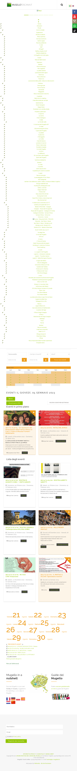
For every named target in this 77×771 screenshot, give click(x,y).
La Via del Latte (42, 122)
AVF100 (41, 236)
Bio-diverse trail (42, 200)
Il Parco (41, 314)
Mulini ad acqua (41, 66)
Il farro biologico (41, 118)
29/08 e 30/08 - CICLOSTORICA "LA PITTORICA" (21, 654)
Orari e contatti (40, 30)
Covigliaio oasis (40, 342)
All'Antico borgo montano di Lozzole (42, 288)
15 (55, 377)
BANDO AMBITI (50, 754)
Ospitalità (39, 96)
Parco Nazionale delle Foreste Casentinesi (40, 340)
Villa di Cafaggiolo (42, 262)
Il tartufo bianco (41, 141)
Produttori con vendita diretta (41, 109)
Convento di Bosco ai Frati (42, 264)
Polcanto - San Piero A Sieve (43, 221)
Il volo (41, 45)
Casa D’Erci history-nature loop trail (42, 198)
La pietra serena (41, 70)
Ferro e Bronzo (41, 76)
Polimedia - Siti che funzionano (42, 763)
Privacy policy (17, 736)
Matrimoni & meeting (40, 98)
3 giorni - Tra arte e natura (42, 256)
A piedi (40, 173)
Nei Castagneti (42, 179)
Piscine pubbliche (41, 43)
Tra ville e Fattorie (42, 292)
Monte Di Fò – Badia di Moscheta (43, 227)
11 (19, 377)
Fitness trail (42, 191)
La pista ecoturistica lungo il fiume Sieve (41, 297)
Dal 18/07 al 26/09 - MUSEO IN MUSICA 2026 (21, 648)
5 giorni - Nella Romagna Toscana (42, 258)
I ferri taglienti (41, 68)
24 (10, 382)
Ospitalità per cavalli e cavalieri (41, 170)
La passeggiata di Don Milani (42, 177)
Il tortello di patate (41, 147)
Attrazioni (39, 26)
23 (65, 380)
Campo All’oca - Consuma (43, 215)
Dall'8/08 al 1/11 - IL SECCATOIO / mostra (20, 650)
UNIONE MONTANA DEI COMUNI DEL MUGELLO (29, 756)
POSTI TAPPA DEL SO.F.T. (42, 230)
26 (28, 382)
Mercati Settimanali (40, 59)
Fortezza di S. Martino (42, 269)
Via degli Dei (41, 232)
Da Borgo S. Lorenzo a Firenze (41, 245)
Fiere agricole (41, 85)
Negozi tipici (41, 107)
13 (37, 377)
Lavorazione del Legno (41, 72)
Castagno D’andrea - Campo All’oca (43, 213)
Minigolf (41, 49)
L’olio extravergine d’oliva (41, 128)
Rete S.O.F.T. (42, 331)
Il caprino (41, 113)
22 (55, 380)
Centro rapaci (41, 41)
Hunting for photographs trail (42, 185)
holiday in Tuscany (12, 688)
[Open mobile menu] (38, 19)
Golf (41, 47)
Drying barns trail (42, 196)
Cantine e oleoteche (40, 160)
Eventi (39, 57)
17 (10, 380)
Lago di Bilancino (40, 306)
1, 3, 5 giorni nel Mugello (41, 252)
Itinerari (39, 162)
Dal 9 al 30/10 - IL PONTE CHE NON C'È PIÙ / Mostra (22, 646)
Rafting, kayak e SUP (41, 51)
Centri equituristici (41, 168)
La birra (41, 151)
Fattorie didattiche (41, 53)
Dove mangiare (40, 105)
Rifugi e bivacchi (41, 334)
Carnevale (41, 89)
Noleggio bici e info (41, 301)
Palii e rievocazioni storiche (41, 93)
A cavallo (40, 166)
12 (28, 377)
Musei (39, 28)
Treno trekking (41, 247)
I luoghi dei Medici (41, 260)
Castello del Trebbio (42, 267)
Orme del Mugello (41, 234)
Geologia (42, 318)
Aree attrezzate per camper (40, 100)
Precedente (12, 644)
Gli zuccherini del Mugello (41, 155)
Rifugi (41, 338)
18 (19, 380)
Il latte (41, 120)
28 (46, 382)
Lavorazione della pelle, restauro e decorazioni (41, 81)
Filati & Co (41, 78)
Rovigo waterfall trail (42, 183)
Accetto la (14, 736)
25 (19, 382)
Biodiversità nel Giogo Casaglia (42, 316)
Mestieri (40, 64)
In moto (40, 164)
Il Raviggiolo (41, 137)
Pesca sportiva (41, 36)
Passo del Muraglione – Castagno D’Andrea (43, 211)
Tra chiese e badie (42, 294)
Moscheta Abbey (41, 336)
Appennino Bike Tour (41, 299)
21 (46, 380)
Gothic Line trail (42, 187)
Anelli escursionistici (42, 329)
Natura (39, 303)
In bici (40, 275)
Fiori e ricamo (41, 87)
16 (65, 377)
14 (46, 377)
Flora (42, 320)
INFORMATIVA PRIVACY (29, 754)
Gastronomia (39, 103)
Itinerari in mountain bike (41, 284)
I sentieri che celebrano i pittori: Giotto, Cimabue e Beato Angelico (42, 181)
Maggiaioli (41, 91)
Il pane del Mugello (41, 130)
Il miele (41, 126)
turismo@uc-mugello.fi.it (53, 759)
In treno (40, 239)
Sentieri (41, 325)
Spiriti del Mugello (41, 157)
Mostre (25, 452)
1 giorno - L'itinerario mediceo (42, 254)
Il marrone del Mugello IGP (41, 124)
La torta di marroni (41, 143)
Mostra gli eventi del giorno (13, 658)
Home (39, 24)
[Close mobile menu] (38, 21)
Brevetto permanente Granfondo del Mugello (41, 277)
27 (37, 382)
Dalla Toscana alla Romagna (41, 243)
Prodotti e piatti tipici (40, 111)
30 (65, 382)
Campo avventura (41, 38)
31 (10, 384)
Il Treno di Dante (41, 241)
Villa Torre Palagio (42, 273)
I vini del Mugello (41, 149)
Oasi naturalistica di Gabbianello (41, 308)
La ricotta (41, 139)
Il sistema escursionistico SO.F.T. (41, 202)
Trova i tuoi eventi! (60, 360)
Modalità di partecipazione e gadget (42, 279)
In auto (40, 250)
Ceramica (41, 74)
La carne (41, 115)
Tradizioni (39, 62)
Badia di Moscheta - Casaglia (43, 206)
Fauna (42, 322)
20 (37, 380)
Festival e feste (61, 441)
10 (10, 377)
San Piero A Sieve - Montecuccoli (43, 223)
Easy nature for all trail (42, 194)
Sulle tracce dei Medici (42, 286)
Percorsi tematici (41, 175)
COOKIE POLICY (41, 754)
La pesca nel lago (41, 310)
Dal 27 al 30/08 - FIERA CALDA (16, 652)
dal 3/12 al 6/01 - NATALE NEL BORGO (54, 428)
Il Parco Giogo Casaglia (40, 312)
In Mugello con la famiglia (41, 55)
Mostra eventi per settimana (59, 402)
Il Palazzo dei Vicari (42, 271)
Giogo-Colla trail (42, 189)
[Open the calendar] (24, 360)
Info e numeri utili (42, 281)
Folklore (40, 83)
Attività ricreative (40, 34)
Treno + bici (42, 290)
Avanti (19, 644)
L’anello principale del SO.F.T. (42, 204)
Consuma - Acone (43, 217)
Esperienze (39, 32)
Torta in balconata (41, 145)
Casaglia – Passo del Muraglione (43, 208)
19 (28, 380)
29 (55, 382)
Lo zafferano (41, 153)
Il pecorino (41, 134)
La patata (41, 132)
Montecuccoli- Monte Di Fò (42, 225)
